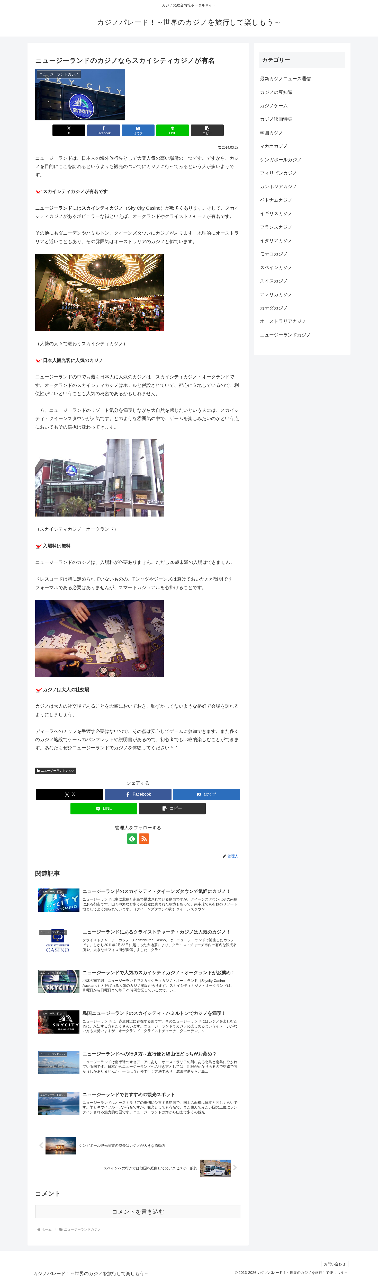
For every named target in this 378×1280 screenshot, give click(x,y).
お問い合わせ (335, 1264)
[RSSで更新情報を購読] (144, 838)
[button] (207, 130)
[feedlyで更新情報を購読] (132, 838)
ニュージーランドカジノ (58, 770)
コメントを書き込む (138, 1211)
